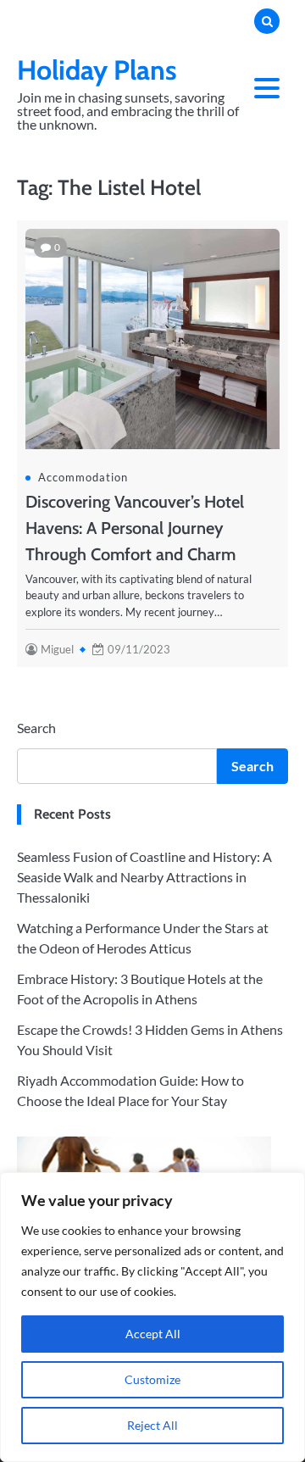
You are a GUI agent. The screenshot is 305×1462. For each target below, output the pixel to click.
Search (36, 728)
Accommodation (83, 477)
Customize (152, 1379)
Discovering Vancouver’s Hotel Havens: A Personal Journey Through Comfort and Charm (134, 528)
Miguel (57, 649)
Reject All (152, 1425)
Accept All (152, 1333)
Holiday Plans (97, 69)
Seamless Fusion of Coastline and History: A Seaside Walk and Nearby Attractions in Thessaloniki (144, 876)
